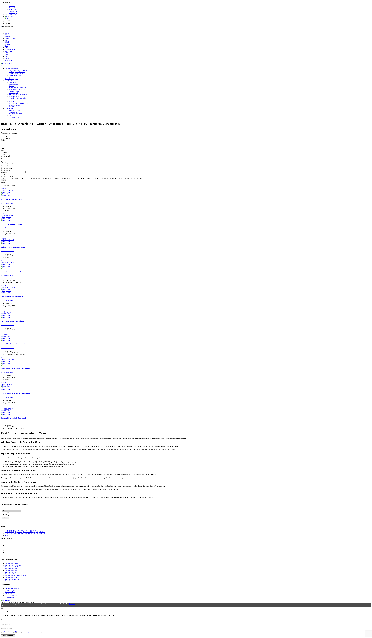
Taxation (11, 107)
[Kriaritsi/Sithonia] (11, 516)
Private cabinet (9, 597)
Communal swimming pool (63, 178)
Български (8, 40)
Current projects (13, 93)
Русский (7, 37)
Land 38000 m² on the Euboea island (13, 344)
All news (7, 535)
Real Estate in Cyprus (11, 79)
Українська (8, 58)
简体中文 (8, 42)
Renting (11, 115)
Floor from (4, 160)
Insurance (11, 119)
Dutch (6, 46)
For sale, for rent (6, 133)
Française (7, 47)
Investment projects (14, 105)
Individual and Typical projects (18, 89)
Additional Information (16, 75)
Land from (4, 172)
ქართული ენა (10, 49)
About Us (12, 6)
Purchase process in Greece (17, 72)
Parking (17, 178)
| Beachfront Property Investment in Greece (21, 530)
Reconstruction (13, 84)
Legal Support (13, 112)
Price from (4, 152)
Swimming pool (47, 178)
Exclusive (141, 178)
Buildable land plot (116, 178)
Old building (104, 178)
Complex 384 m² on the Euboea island (13, 418)
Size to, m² (4, 158)
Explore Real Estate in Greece (18, 70)
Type (2, 138)
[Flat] (11, 136)
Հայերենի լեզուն (11, 38)
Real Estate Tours (14, 117)
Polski (6, 53)
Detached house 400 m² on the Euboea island (15, 393)
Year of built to (5, 170)
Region (3, 140)
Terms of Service (37, 632)
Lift (4, 178)
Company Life (13, 11)
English (7, 33)
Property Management (15, 114)
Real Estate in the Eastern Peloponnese (16, 575)
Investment (8, 100)
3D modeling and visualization (18, 87)
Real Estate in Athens (11, 563)
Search (4, 180)
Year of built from (6, 168)
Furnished (25, 178)
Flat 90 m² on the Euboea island (11, 224)
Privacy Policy (64, 519)
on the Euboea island (7, 203)
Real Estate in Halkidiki (12, 567)
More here (72, 604)
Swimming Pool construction (17, 98)
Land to (3, 174)
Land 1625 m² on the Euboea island (12, 321)
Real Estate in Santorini (12, 579)
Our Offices (12, 9)
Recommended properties (12, 588)
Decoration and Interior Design (18, 94)
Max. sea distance (6, 176)
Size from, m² (5, 156)
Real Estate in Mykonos (12, 577)
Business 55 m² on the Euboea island (13, 247)
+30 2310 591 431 (10, 14)
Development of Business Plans (18, 103)
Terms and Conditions (11, 595)
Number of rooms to (7, 166)
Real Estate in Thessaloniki (13, 565)
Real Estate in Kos (10, 581)
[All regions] (11, 511)
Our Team (12, 7)
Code (2, 148)
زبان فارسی (8, 51)
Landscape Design (14, 96)
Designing (12, 86)
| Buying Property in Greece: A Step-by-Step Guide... (25, 532)
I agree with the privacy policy (11, 631)
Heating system (35, 178)
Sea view (10, 178)
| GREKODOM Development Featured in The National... (26, 533)
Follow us (5, 518)
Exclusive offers (10, 592)
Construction (8, 80)
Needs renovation (130, 178)
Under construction (92, 178)
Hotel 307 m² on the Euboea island (12, 296)
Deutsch (7, 44)
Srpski (7, 55)
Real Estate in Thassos (11, 574)
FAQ (10, 77)
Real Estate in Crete (11, 568)
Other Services (9, 108)
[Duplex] (11, 138)
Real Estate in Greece (11, 68)
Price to (3, 154)
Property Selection (14, 110)
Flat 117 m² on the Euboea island (11, 199)
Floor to (3, 162)
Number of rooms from (8, 164)
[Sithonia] (11, 514)
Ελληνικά (8, 35)
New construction (79, 178)
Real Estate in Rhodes (11, 572)
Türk (6, 56)
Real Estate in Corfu (11, 570)
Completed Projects (14, 91)
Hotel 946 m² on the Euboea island (12, 272)
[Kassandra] (11, 512)
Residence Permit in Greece (17, 73)
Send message (8, 636)
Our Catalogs (13, 13)
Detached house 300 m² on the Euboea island (15, 368)
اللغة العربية (8, 60)
